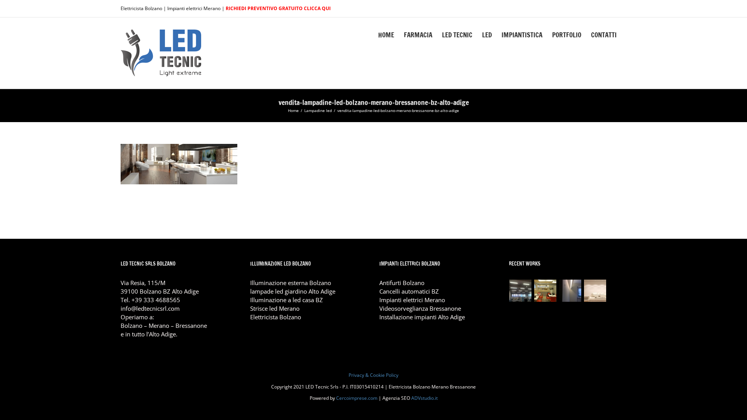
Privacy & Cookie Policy (373, 375)
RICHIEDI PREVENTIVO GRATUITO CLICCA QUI (278, 8)
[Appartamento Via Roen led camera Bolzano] (570, 290)
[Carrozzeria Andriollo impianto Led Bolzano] (520, 290)
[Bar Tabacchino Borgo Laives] (545, 290)
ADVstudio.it (424, 398)
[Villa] (595, 290)
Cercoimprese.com (356, 398)
